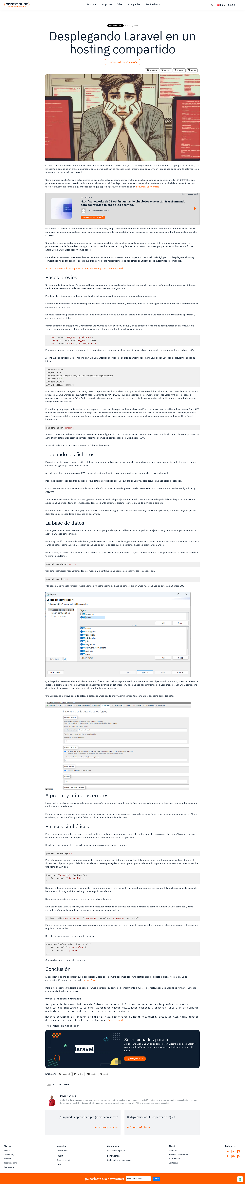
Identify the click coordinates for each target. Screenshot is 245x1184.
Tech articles (62, 1150)
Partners (7, 1158)
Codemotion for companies (119, 1160)
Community (9, 1154)
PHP (67, 1084)
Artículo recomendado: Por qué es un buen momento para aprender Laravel (84, 268)
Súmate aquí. (116, 1020)
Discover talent (63, 1160)
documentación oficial (147, 186)
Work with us (174, 1158)
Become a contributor (178, 1154)
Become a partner (11, 1163)
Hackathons (9, 1167)
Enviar (156, 1178)
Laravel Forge (89, 980)
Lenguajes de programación (122, 62)
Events (7, 1150)
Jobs (59, 1164)
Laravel (57, 1084)
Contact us (173, 1163)
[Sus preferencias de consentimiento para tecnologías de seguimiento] (240, 1179)
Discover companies (116, 1150)
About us (173, 1150)
